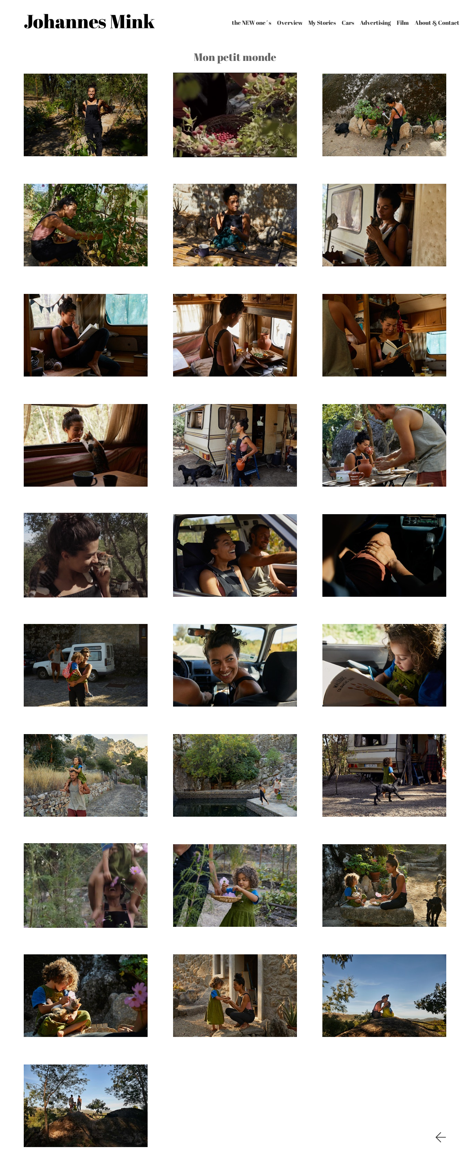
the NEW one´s (251, 23)
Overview (290, 23)
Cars (348, 23)
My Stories (322, 23)
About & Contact (437, 23)
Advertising (375, 23)
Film (403, 23)
